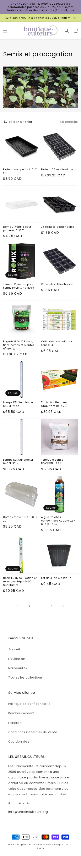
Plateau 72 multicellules (57, 169)
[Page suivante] (63, 606)
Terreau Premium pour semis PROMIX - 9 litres (18, 286)
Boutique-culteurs (24, 844)
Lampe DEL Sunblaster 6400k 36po (18, 461)
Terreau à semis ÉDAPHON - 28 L (52, 461)
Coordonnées (18, 741)
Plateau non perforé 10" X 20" (20, 171)
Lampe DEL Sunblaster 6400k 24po (18, 404)
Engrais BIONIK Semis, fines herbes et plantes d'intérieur (18, 345)
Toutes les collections (25, 677)
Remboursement (21, 713)
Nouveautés (17, 668)
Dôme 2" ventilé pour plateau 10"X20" (17, 228)
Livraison (15, 723)
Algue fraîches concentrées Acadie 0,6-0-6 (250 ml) (58, 520)
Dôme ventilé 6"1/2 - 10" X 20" (20, 518)
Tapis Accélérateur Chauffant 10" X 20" (54, 404)
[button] (5, 30)
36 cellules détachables (57, 227)
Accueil (14, 649)
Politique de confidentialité (29, 704)
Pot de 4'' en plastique (56, 578)
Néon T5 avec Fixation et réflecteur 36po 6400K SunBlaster (20, 581)
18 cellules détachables (57, 284)
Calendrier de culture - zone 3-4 (57, 343)
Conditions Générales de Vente (32, 732)
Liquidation (16, 659)
